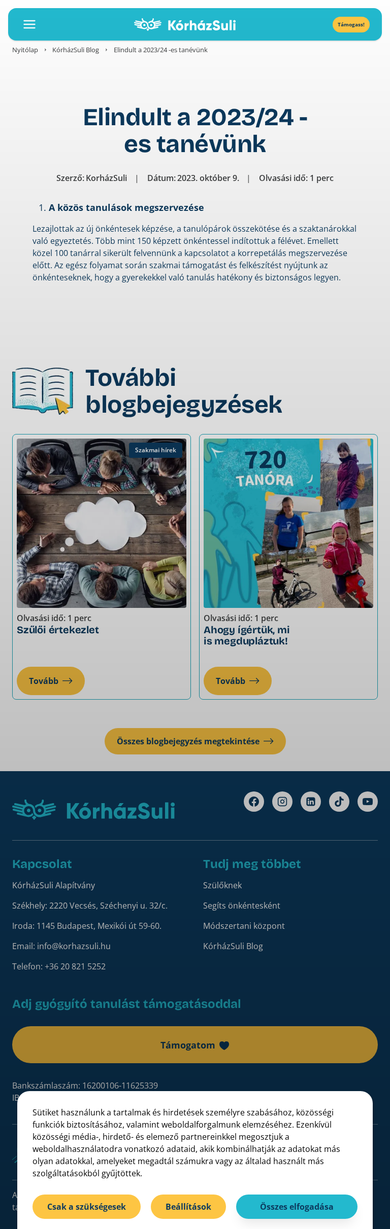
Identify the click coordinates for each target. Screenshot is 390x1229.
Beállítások (188, 1206)
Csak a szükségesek (86, 1206)
